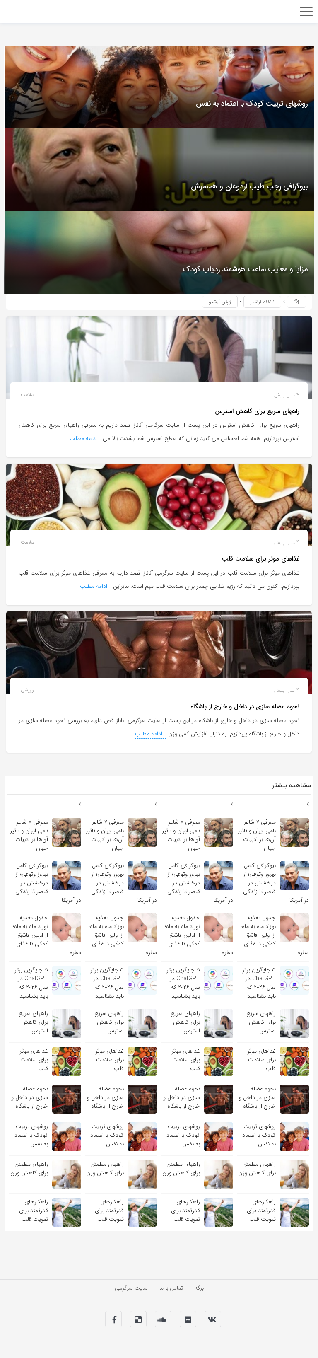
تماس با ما (171, 1288)
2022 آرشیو (262, 302)
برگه (199, 1288)
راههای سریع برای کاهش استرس (257, 411)
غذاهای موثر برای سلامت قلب (260, 559)
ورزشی (27, 690)
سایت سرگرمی (131, 1288)
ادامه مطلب (84, 438)
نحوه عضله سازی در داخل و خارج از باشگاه (244, 707)
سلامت (28, 395)
